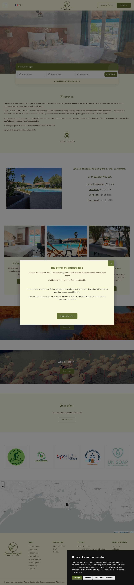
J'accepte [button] (77, 577)
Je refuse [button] (87, 577)
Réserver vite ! (67, 316)
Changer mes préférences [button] (104, 577)
